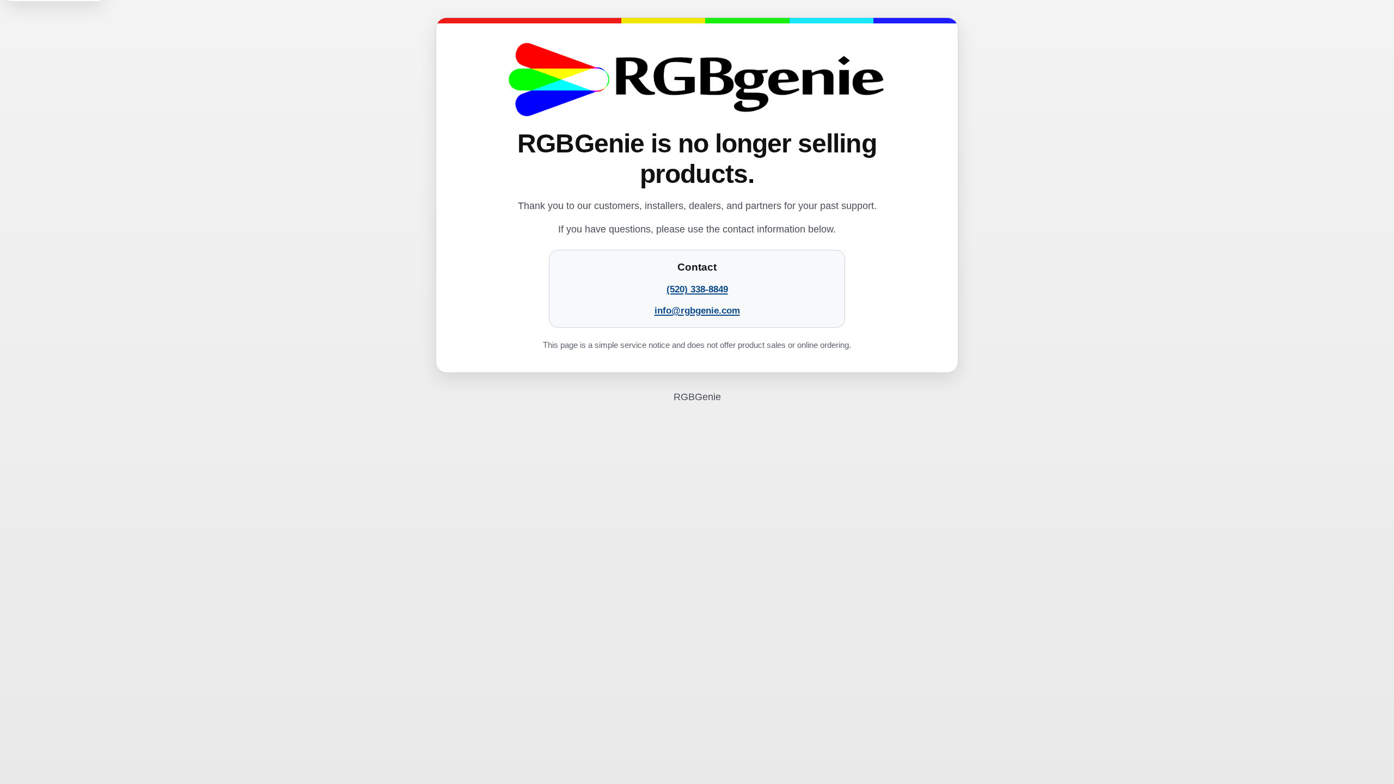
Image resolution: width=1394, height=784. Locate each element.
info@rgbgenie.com (697, 310)
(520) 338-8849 (697, 289)
